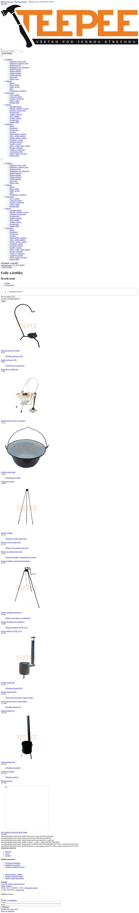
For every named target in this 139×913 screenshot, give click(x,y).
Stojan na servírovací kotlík (10, 351)
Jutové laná (13, 77)
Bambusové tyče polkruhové (19, 67)
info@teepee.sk (8, 2)
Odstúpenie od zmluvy (13, 865)
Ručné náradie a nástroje (18, 134)
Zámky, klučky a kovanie (18, 154)
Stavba (12, 126)
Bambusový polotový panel (19, 63)
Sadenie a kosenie (16, 114)
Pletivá (12, 83)
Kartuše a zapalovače (17, 99)
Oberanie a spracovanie (18, 110)
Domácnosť (14, 128)
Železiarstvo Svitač (31, 888)
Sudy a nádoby (15, 116)
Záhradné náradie (16, 107)
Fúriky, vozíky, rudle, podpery (20, 146)
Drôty (12, 89)
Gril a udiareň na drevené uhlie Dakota (14, 832)
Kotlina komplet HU (8, 683)
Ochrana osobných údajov (14, 876)
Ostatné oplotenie (16, 73)
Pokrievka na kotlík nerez (9, 369)
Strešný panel (14, 79)
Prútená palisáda (15, 71)
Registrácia (13, 900)
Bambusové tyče (15, 65)
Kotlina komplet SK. (8, 762)
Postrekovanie (14, 112)
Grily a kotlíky (15, 95)
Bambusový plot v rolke (18, 61)
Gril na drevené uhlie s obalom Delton (14, 701)
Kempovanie (9, 93)
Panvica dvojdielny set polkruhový (13, 622)
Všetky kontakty (6, 886)
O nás (7, 854)
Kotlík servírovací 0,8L (9, 360)
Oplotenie (8, 81)
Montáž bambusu (15, 69)
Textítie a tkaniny (15, 118)
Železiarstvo (9, 124)
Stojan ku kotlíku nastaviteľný (11, 612)
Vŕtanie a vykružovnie (17, 150)
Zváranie (13, 132)
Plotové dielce (14, 85)
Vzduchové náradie (16, 152)
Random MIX (14, 103)
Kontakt (8, 856)
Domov (7, 283)
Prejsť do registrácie (8, 911)
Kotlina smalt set (6, 781)
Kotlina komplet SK (8, 711)
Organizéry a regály (16, 140)
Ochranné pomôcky (16, 142)
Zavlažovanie (14, 120)
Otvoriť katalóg (7, 53)
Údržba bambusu (15, 75)
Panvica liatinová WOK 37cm (11, 631)
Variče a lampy (15, 101)
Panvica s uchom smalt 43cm (11, 542)
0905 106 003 (22, 2)
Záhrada (8, 105)
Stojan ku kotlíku (7, 533)
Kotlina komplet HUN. (9, 692)
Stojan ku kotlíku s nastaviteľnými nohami (15, 561)
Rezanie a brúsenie (16, 148)
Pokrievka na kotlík (7, 481)
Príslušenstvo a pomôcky (18, 91)
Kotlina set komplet (7, 771)
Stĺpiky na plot (15, 87)
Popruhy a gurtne (15, 144)
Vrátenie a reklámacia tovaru (15, 867)
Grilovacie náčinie (16, 97)
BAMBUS (9, 59)
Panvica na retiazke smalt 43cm (11, 552)
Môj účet (4, 4)
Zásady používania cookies (14, 878)
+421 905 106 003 (18, 265)
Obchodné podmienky (13, 863)
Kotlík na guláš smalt (8, 472)
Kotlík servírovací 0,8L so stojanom (13, 421)
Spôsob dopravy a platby (13, 874)
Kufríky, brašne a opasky (18, 138)
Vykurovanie (14, 130)
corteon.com (20, 890)
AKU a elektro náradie (17, 136)
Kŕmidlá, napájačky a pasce (19, 108)
